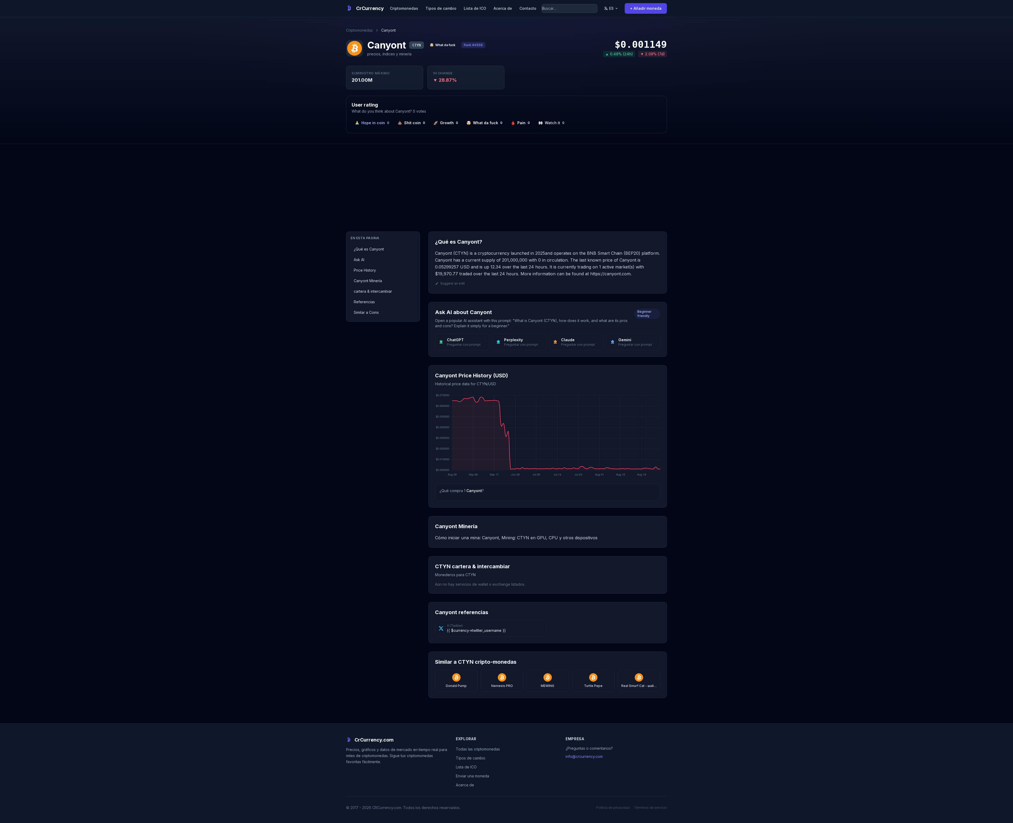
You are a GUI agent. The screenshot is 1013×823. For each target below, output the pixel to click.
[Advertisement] (506, 183)
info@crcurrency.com (584, 756)
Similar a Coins (366, 312)
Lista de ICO (475, 8)
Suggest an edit (452, 283)
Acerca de (503, 8)
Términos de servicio (650, 808)
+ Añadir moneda (646, 8)
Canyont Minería (368, 280)
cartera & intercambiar (373, 291)
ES (611, 8)
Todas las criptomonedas (478, 749)
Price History (365, 270)
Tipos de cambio (441, 8)
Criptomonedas (404, 8)
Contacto (527, 8)
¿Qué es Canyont (369, 249)
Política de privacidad (613, 808)
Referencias (364, 302)
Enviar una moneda (472, 776)
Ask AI (359, 259)
